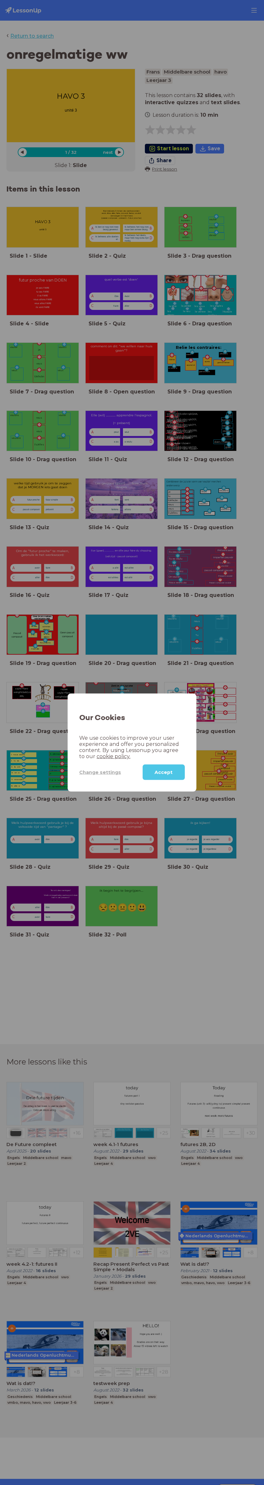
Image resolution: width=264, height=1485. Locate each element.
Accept (164, 772)
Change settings (100, 772)
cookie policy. (113, 756)
